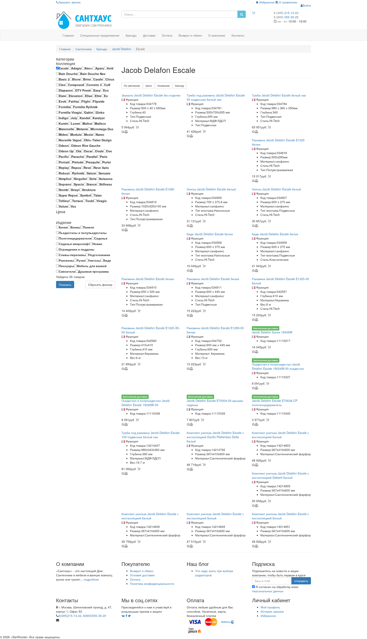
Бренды (131, 35)
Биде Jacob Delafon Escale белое (210, 234)
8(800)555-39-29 (94, 615)
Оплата (167, 35)
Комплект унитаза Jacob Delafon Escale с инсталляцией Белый (280, 435)
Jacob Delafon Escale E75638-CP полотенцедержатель (274, 402)
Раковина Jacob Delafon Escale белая (147, 279)
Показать (65, 284)
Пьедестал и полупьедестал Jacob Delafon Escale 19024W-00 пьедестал (278, 366)
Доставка (149, 35)
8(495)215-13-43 (69, 615)
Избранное (266, 2)
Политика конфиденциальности (152, 583)
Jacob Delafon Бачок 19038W (272, 332)
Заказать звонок (69, 2)
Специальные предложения (99, 35)
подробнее (91, 579)
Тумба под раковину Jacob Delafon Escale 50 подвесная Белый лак (216, 97)
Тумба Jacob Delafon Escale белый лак (279, 95)
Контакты (237, 35)
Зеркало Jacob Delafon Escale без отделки (150, 95)
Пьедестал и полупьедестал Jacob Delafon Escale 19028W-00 (145, 402)
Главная (68, 35)
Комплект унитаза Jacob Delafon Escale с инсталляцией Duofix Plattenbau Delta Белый (215, 437)
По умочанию (132, 85)
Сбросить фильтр (100, 284)
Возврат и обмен (190, 35)
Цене (148, 85)
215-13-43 (286, 13)
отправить (301, 581)
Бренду (179, 85)
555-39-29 (286, 17)
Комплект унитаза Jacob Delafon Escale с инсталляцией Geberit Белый (280, 475)
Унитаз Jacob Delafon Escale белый (211, 189)
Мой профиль (270, 607)
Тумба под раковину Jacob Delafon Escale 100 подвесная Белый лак (150, 435)
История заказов (272, 611)
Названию (163, 85)
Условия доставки (142, 575)
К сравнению (287, 2)
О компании (216, 35)
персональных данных (268, 591)
